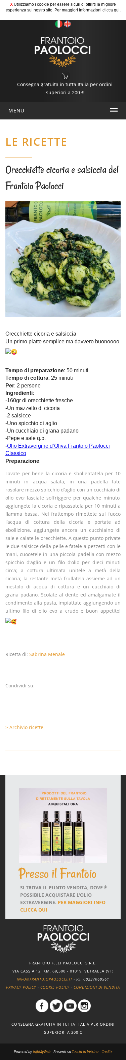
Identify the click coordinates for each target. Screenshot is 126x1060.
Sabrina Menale (47, 654)
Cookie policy (55, 987)
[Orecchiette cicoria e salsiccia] (63, 258)
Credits (107, 1051)
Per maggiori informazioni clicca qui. (87, 10)
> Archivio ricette (24, 727)
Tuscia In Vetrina (85, 1051)
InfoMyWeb (41, 1051)
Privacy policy (21, 987)
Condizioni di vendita (97, 987)
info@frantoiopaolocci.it (44, 979)
